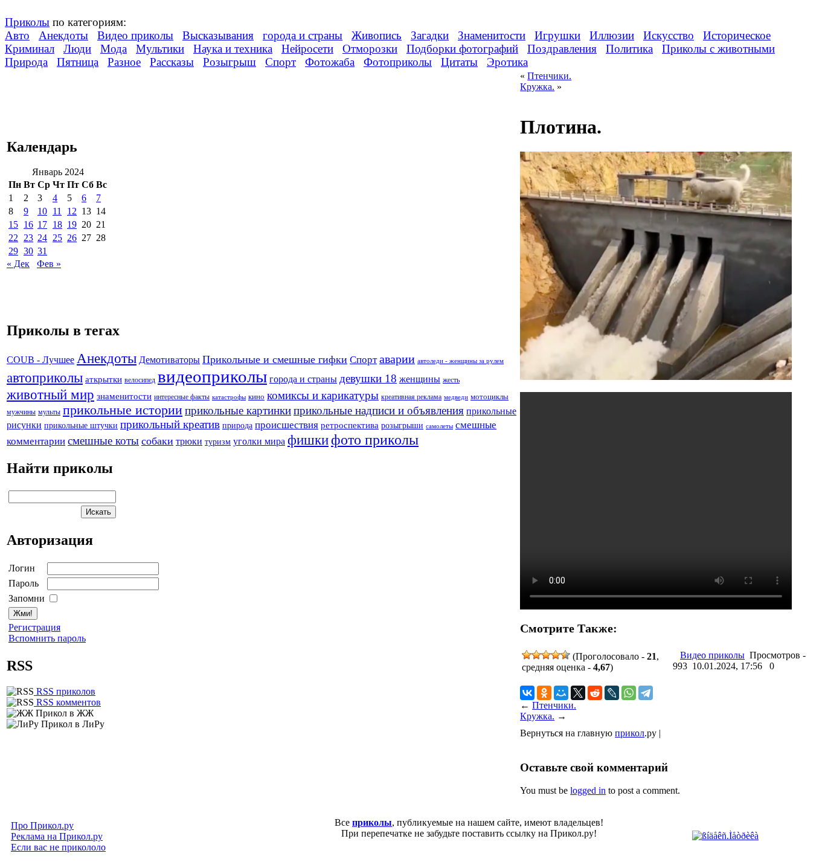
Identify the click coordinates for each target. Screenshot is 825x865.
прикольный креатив (170, 424)
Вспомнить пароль (47, 638)
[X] (578, 693)
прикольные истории (122, 410)
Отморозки (369, 48)
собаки (157, 441)
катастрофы (229, 396)
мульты (49, 412)
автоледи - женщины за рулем (460, 361)
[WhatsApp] (628, 693)
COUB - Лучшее (40, 360)
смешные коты (103, 440)
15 (13, 224)
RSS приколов (64, 691)
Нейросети (307, 48)
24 (42, 238)
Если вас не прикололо (58, 847)
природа (237, 425)
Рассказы (172, 62)
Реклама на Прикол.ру (57, 836)
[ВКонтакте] (527, 693)
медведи (456, 396)
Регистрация (34, 627)
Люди (77, 48)
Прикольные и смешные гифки (274, 359)
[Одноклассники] (544, 693)
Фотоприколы (398, 62)
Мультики (160, 48)
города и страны (302, 35)
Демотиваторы (169, 359)
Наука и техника (232, 48)
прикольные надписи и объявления (379, 410)
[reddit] (595, 693)
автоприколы (45, 377)
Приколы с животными (718, 48)
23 (28, 238)
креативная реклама (411, 397)
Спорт (280, 62)
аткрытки (103, 379)
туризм (218, 441)
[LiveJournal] (612, 693)
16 (28, 224)
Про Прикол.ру (42, 825)
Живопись (377, 35)
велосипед (139, 380)
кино (256, 397)
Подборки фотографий (462, 48)
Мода (113, 48)
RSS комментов (67, 702)
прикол (629, 733)
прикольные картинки (238, 410)
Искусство (668, 35)
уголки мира (259, 441)
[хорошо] (555, 655)
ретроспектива (350, 425)
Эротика (507, 62)
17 (42, 224)
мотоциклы (489, 397)
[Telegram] (645, 693)
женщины (419, 379)
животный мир (50, 394)
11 (57, 211)
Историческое (737, 35)
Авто (17, 35)
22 (13, 238)
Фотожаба (330, 62)
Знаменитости (491, 35)
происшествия (286, 425)
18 (57, 224)
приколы (372, 822)
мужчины (21, 412)
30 (28, 251)
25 (57, 238)
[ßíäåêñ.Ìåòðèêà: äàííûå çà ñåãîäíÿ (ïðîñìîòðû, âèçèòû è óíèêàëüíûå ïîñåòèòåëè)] (725, 836)
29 (13, 251)
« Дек (18, 264)
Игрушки (557, 35)
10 (42, 211)
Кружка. (537, 87)
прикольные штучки (81, 425)
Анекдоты (63, 35)
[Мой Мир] (561, 693)
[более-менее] (546, 655)
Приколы (27, 22)
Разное (124, 62)
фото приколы (375, 439)
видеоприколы (212, 376)
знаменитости (124, 396)
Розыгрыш (229, 62)
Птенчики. (549, 76)
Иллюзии (611, 35)
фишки (308, 440)
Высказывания (218, 35)
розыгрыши (402, 425)
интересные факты (182, 397)
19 (72, 224)
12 (72, 211)
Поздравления (562, 48)
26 (72, 238)
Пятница (77, 62)
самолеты (439, 425)
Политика (629, 48)
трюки (189, 441)
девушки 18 (368, 378)
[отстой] (526, 655)
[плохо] (536, 655)
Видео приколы (135, 35)
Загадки (430, 35)
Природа (26, 62)
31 (42, 251)
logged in (588, 790)
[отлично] (565, 655)
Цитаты (459, 62)
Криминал (29, 48)
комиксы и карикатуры (323, 395)
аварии (397, 358)
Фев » (49, 264)
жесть (451, 380)
